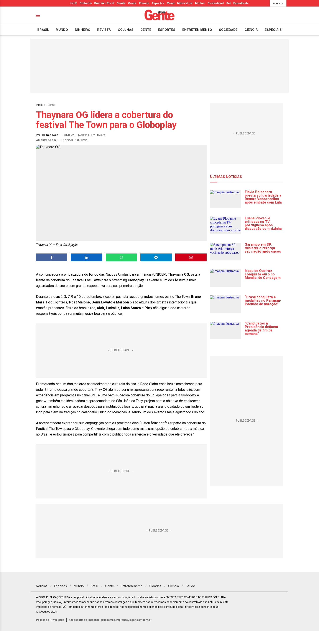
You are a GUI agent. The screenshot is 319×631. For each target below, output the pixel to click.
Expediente (241, 3)
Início (39, 104)
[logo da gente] (159, 15)
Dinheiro (86, 3)
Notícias (41, 586)
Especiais (273, 29)
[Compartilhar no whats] (121, 257)
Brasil (43, 29)
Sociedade (228, 29)
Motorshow (184, 3)
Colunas (125, 29)
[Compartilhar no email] (191, 257)
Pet (228, 3)
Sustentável (216, 3)
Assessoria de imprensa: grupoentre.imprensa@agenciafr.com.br (110, 619)
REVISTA (104, 29)
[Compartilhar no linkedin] (86, 257)
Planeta (144, 3)
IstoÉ (73, 3)
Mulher (200, 3)
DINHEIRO (82, 29)
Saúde (121, 3)
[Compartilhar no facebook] (51, 257)
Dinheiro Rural (104, 3)
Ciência (251, 29)
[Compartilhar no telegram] (156, 257)
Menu (170, 3)
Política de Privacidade (50, 619)
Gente (132, 3)
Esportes (158, 3)
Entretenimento (197, 29)
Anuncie (278, 3)
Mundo (62, 29)
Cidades (155, 586)
